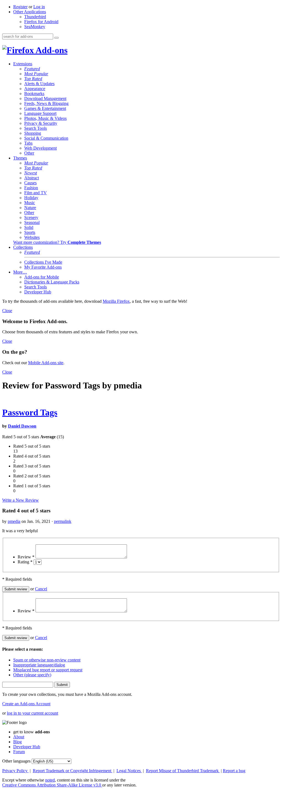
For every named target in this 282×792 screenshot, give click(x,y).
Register (20, 6)
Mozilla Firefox (116, 301)
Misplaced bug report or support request (47, 669)
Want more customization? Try (57, 242)
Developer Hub (37, 292)
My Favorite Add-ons (43, 267)
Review (26, 557)
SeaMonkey (34, 26)
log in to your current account (32, 713)
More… (20, 272)
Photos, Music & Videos (45, 118)
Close (7, 310)
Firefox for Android (41, 21)
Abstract (31, 177)
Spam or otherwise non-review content (46, 660)
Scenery (31, 217)
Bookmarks (34, 93)
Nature (30, 207)
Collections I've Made (43, 262)
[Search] (56, 38)
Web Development (40, 148)
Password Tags (29, 412)
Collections (23, 247)
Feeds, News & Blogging (46, 103)
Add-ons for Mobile (41, 277)
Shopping (32, 133)
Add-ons (50, 50)
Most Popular (36, 73)
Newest (30, 173)
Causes (30, 182)
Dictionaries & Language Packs (51, 282)
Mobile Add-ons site (45, 362)
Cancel (41, 588)
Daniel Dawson (22, 426)
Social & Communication (46, 138)
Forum (19, 751)
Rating (25, 561)
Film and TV (35, 192)
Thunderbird (35, 16)
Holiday (31, 197)
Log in (39, 6)
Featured (32, 68)
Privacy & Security (40, 123)
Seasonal (32, 222)
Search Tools (35, 128)
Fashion (31, 187)
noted (50, 780)
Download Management (45, 98)
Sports (29, 232)
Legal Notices (129, 770)
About (18, 736)
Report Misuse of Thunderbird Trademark (183, 770)
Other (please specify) (32, 674)
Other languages (16, 761)
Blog (17, 741)
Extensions (22, 63)
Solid (28, 227)
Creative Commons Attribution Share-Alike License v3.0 (52, 785)
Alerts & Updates (39, 83)
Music (29, 202)
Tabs (28, 143)
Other (29, 153)
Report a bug (234, 770)
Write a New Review (20, 500)
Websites (32, 237)
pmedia (14, 521)
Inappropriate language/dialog (39, 665)
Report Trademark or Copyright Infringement (72, 770)
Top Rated (33, 78)
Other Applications (29, 11)
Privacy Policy (15, 770)
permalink (62, 521)
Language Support (40, 113)
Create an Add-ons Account (26, 703)
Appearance (34, 88)
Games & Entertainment (45, 108)
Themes (20, 158)
